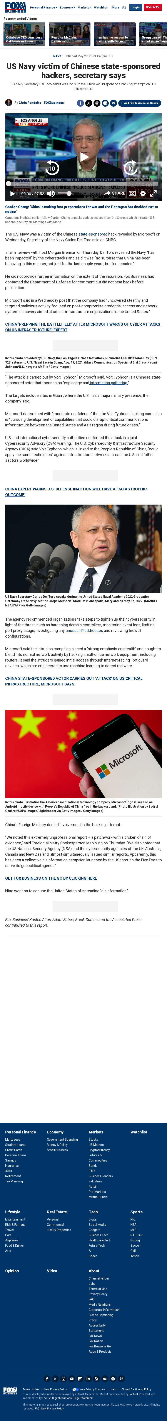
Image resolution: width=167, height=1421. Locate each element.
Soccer (135, 1245)
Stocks (93, 1139)
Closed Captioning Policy (136, 1389)
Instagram (63, 1378)
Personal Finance (42, 7)
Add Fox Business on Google (141, 103)
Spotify (113, 1378)
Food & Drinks (14, 1245)
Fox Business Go (100, 1346)
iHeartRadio (121, 1378)
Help (113, 1389)
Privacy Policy (98, 1294)
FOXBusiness (54, 102)
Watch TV (152, 7)
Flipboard (80, 1378)
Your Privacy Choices (92, 1389)
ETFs (92, 1171)
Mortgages (12, 1139)
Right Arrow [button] (159, 34)
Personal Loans (15, 1155)
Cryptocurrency (99, 1150)
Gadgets (94, 1230)
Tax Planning (14, 1181)
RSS (96, 1378)
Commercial (55, 1224)
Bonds (93, 1165)
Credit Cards (13, 1150)
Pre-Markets (97, 1192)
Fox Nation (96, 1341)
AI (90, 1251)
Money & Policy (57, 1145)
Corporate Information (104, 1310)
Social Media (97, 1224)
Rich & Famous (15, 1224)
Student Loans (15, 1145)
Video (52, 1271)
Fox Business (15, 7)
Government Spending (62, 1139)
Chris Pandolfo (30, 102)
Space (93, 1256)
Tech (93, 1212)
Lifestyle (12, 1212)
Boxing (135, 1240)
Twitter (88, 103)
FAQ (91, 1299)
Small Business (57, 1150)
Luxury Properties (59, 1230)
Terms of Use (98, 1289)
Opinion (12, 1271)
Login (136, 7)
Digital (93, 1219)
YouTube (71, 1378)
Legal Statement (84, 1398)
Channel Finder (99, 1278)
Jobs (92, 1283)
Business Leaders (101, 1176)
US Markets (97, 1145)
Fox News (95, 1336)
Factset (133, 1394)
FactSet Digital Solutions (57, 1398)
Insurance (12, 1165)
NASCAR (136, 1235)
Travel (9, 1230)
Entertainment (15, 1219)
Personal (53, 1219)
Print (105, 103)
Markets (83, 7)
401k (8, 1171)
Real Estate (57, 1212)
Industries (95, 1181)
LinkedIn (88, 1378)
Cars (8, 1235)
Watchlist (100, 7)
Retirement (13, 1176)
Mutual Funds (98, 1197)
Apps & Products (100, 1351)
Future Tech (97, 1245)
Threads (97, 103)
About (94, 1271)
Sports (136, 1212)
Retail (93, 1186)
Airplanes (11, 1240)
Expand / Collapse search (124, 7)
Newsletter (104, 1378)
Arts (8, 1251)
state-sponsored (92, 234)
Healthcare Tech (100, 1240)
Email (113, 103)
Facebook (80, 103)
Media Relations (100, 1304)
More (115, 7)
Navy (57, 56)
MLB (133, 1230)
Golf (133, 1251)
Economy (66, 7)
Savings (10, 1160)
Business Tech (99, 1235)
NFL (132, 1219)
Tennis (135, 1256)
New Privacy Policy (55, 1389)
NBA (133, 1224)
